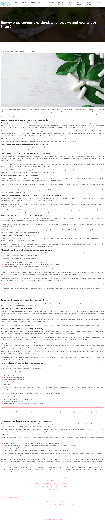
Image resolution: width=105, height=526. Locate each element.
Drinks (32, 2)
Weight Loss (70, 4)
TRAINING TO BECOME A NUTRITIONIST (52, 501)
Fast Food (79, 4)
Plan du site (52, 525)
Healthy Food (61, 4)
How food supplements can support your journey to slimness (52, 478)
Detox (16, 2)
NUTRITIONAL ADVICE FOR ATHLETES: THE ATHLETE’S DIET (52, 483)
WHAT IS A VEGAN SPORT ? (52, 489)
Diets (24, 2)
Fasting (41, 2)
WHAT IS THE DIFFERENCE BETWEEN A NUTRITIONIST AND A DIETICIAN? (52, 504)
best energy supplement (95, 148)
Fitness (51, 2)
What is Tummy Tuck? (52, 480)
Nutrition (99, 2)
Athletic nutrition (88, 4)
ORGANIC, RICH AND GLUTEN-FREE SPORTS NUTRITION (52, 486)
